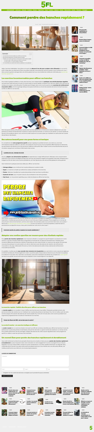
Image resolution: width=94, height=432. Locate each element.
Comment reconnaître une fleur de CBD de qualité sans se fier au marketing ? (84, 61)
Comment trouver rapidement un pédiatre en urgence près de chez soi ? (32, 392)
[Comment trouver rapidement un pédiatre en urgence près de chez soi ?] (22, 390)
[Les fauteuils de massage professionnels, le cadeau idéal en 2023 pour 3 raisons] (77, 412)
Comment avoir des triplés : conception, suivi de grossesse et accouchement (68, 392)
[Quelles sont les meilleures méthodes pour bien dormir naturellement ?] (77, 390)
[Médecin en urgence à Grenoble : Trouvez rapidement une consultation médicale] (77, 401)
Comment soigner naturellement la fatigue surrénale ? (13, 414)
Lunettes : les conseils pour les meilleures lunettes (32, 402)
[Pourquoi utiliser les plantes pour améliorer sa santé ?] (59, 412)
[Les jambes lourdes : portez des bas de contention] (40, 412)
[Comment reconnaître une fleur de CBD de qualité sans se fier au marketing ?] (75, 59)
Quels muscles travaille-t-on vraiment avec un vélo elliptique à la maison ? (50, 393)
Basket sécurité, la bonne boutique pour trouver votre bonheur (68, 402)
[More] (64, 21)
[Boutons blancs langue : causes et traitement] (75, 39)
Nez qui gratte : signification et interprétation (83, 31)
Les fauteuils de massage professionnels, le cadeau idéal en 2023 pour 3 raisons (86, 415)
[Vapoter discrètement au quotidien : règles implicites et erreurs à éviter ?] (75, 69)
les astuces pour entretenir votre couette (19, 223)
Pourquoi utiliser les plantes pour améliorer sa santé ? (68, 414)
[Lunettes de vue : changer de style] (40, 401)
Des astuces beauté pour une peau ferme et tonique (14, 57)
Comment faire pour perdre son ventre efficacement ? (13, 402)
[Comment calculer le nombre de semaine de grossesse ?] (22, 412)
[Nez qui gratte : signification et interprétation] (75, 30)
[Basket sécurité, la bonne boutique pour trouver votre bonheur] (59, 401)
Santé (40, 24)
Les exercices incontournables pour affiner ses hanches (14, 55)
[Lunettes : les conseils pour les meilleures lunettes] (22, 401)
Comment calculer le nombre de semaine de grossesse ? (32, 414)
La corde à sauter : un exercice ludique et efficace (13, 61)
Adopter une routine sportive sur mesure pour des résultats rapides (17, 58)
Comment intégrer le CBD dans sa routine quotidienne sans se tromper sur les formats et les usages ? (85, 50)
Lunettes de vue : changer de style (49, 402)
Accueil (36, 24)
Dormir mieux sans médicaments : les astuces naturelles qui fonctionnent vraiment (14, 393)
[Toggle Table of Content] (29, 54)
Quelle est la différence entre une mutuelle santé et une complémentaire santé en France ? (85, 80)
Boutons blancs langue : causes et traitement (85, 40)
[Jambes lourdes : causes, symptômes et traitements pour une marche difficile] (75, 88)
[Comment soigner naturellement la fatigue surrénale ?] (4, 412)
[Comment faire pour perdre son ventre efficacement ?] (4, 401)
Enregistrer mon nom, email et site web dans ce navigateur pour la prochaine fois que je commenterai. (26, 372)
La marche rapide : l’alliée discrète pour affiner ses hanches (15, 60)
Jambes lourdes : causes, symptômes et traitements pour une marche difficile (85, 90)
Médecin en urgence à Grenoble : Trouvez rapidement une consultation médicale (86, 404)
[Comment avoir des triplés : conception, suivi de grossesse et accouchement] (59, 390)
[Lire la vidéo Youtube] (35, 110)
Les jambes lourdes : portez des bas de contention (50, 414)
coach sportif (63, 254)
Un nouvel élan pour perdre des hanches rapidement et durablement (17, 62)
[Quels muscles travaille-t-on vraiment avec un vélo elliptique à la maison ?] (40, 390)
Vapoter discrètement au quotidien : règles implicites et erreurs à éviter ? (85, 70)
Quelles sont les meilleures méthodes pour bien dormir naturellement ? (86, 392)
